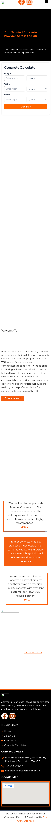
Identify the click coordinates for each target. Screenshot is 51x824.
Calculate (26, 106)
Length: (7, 73)
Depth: (7, 95)
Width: (7, 84)
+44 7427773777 (33, 652)
